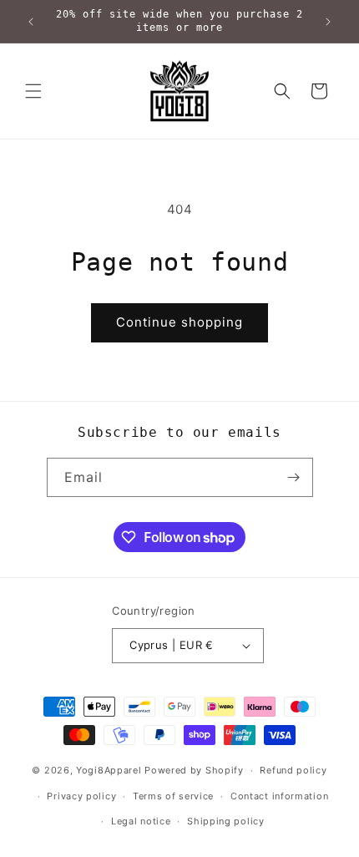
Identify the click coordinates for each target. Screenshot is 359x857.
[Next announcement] (328, 21)
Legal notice (140, 821)
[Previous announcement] (31, 21)
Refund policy (293, 770)
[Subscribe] (294, 477)
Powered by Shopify (194, 770)
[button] (33, 91)
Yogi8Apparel (108, 770)
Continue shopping (179, 322)
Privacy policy (81, 796)
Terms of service (173, 796)
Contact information (279, 796)
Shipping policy (226, 821)
